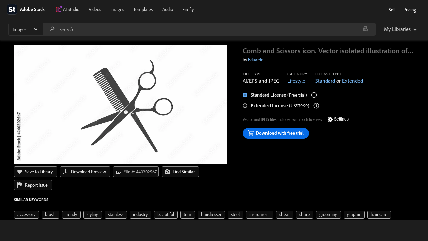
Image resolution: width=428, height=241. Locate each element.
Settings (341, 119)
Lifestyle (296, 80)
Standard (325, 80)
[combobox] (209, 29)
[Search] (52, 29)
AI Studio (71, 9)
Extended (352, 80)
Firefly (188, 9)
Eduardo (255, 60)
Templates (143, 9)
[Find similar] (365, 29)
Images (117, 9)
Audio (167, 9)
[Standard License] (314, 95)
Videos (95, 9)
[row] (26, 215)
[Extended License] (316, 105)
